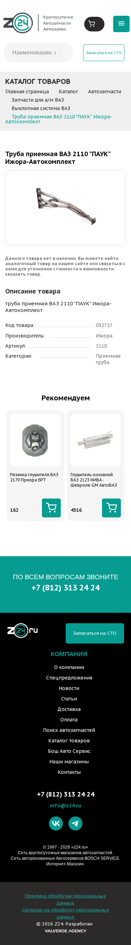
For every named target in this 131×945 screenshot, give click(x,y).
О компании (69, 667)
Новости (69, 688)
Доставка (69, 709)
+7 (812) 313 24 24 (65, 587)
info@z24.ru (65, 805)
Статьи (69, 699)
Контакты (69, 772)
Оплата (69, 720)
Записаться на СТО (104, 52)
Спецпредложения (69, 678)
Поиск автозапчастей (69, 730)
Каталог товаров (69, 740)
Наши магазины (69, 761)
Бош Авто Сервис (69, 751)
